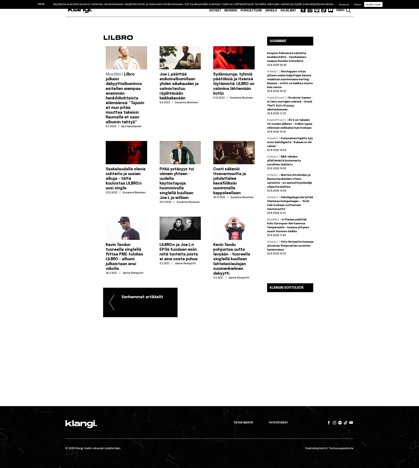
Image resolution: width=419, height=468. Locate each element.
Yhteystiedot (278, 422)
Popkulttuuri (251, 10)
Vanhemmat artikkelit (142, 297)
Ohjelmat (288, 10)
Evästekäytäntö (316, 448)
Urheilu (271, 10)
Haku (340, 10)
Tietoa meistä (243, 422)
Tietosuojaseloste (341, 448)
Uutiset (215, 10)
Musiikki (230, 10)
